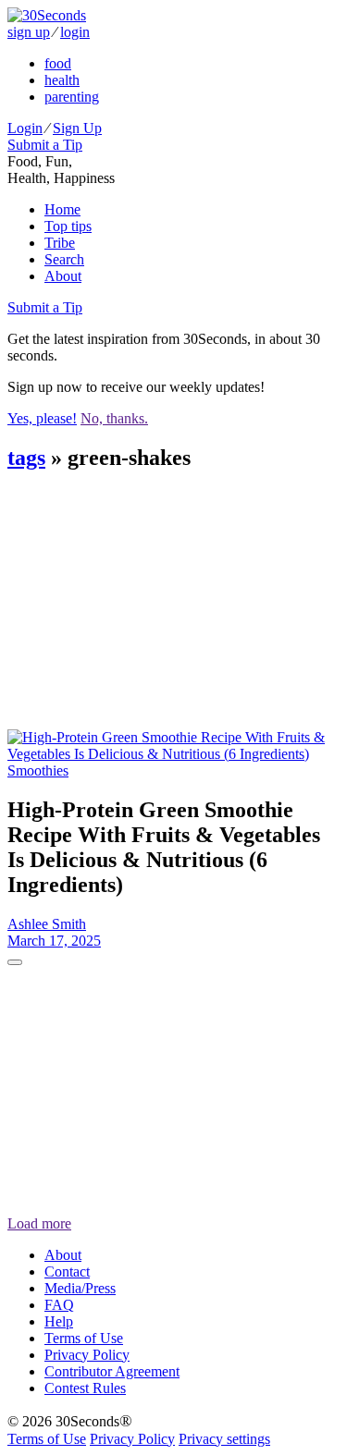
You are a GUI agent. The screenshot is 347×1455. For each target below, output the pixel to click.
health (62, 80)
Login (25, 128)
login (75, 32)
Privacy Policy (87, 1355)
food (57, 63)
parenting (71, 96)
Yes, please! (42, 418)
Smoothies (37, 770)
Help (58, 1321)
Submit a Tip (44, 145)
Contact (67, 1271)
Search (64, 259)
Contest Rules (85, 1388)
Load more (39, 1223)
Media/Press (80, 1288)
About (62, 276)
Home (62, 209)
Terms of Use (83, 1338)
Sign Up (77, 128)
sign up (28, 32)
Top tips (68, 226)
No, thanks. (114, 418)
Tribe (59, 243)
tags (26, 458)
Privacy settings (224, 1439)
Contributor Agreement (112, 1371)
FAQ (59, 1305)
